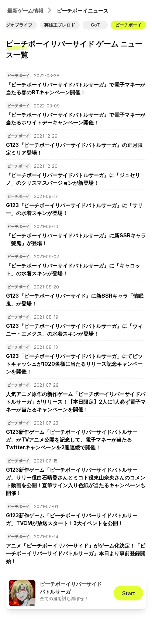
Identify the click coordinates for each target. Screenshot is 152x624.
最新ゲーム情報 (25, 10)
